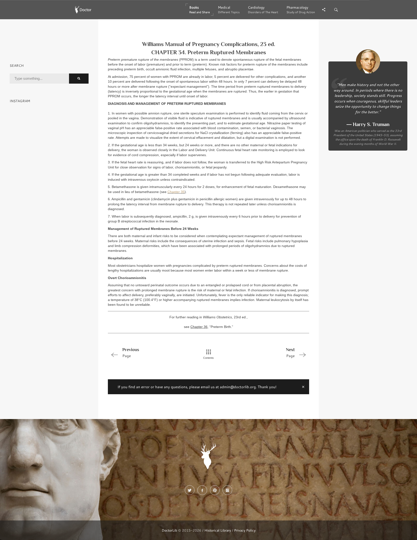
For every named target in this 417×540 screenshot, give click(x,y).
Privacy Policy (245, 530)
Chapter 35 (176, 192)
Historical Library (217, 530)
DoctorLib (169, 530)
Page (130, 352)
